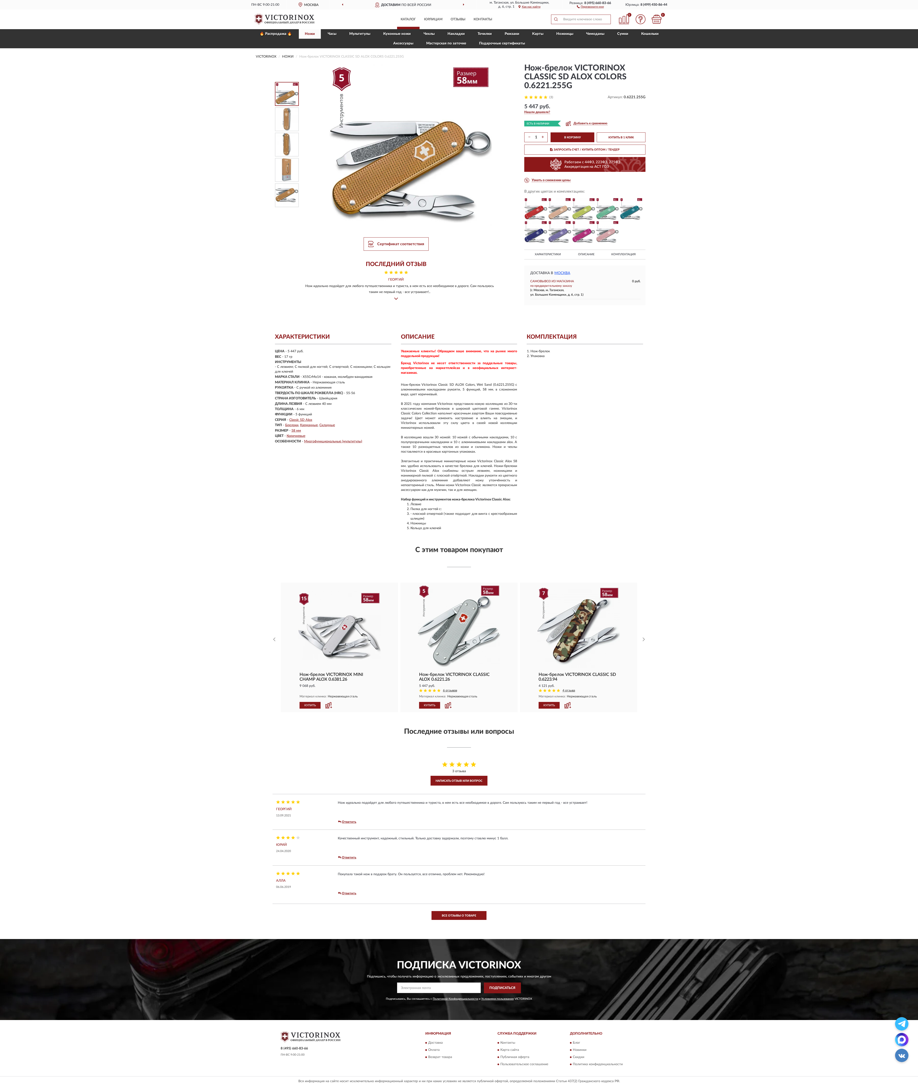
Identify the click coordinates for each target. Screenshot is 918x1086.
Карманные (309, 425)
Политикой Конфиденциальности (455, 998)
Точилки (485, 34)
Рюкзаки (512, 34)
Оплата (434, 1050)
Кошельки (650, 34)
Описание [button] (586, 254)
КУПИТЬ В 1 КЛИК (621, 137)
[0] (656, 19)
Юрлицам (433, 19)
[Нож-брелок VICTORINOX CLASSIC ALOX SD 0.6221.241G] (583, 209)
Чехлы (429, 34)
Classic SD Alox (300, 420)
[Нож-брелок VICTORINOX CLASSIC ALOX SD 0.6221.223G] (559, 232)
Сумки (622, 34)
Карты (537, 34)
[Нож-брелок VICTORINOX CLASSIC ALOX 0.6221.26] (459, 626)
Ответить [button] (349, 822)
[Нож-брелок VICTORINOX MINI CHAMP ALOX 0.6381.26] (339, 626)
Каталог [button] (408, 19)
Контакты (483, 19)
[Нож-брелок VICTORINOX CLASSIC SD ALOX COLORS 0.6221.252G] (607, 232)
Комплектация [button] (623, 254)
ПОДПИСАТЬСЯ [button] (502, 988)
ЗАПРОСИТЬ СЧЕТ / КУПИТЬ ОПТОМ (587, 149)
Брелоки (291, 425)
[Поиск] (556, 19)
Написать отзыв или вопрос (459, 780)
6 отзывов (450, 690)
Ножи (310, 34)
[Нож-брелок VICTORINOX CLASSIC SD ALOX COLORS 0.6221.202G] (559, 209)
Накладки (456, 34)
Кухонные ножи (397, 34)
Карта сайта (509, 1050)
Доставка (435, 1043)
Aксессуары (403, 43)
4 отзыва (569, 690)
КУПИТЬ (310, 705)
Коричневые (296, 436)
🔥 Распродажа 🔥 (276, 34)
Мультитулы (359, 34)
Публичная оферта (514, 1057)
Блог (576, 1043)
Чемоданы (595, 34)
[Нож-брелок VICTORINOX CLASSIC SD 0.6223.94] (578, 626)
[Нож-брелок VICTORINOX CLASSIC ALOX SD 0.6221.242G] (631, 209)
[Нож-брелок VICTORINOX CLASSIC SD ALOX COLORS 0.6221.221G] (607, 209)
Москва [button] (562, 273)
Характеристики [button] (548, 254)
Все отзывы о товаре (459, 915)
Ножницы (564, 34)
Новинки (579, 1050)
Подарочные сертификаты (502, 43)
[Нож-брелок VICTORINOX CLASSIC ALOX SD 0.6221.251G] (583, 232)
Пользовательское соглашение (524, 1064)
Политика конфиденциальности (598, 1064)
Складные (327, 425)
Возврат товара (440, 1057)
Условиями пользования (497, 998)
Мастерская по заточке (446, 43)
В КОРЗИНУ (572, 137)
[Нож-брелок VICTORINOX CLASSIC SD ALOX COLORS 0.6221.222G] (535, 232)
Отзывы (458, 19)
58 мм (296, 430)
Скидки (578, 1057)
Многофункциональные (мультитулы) (333, 441)
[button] (590, 6)
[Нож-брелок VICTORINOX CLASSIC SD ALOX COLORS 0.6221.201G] (535, 209)
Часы (332, 34)
